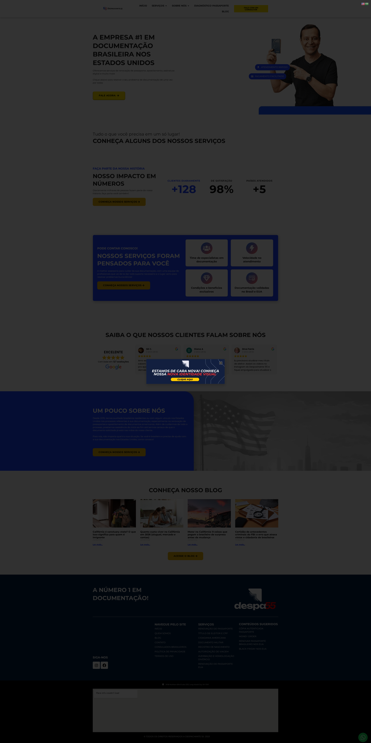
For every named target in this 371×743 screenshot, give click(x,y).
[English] (363, 3)
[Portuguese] (367, 3)
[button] (221, 363)
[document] (185, 371)
